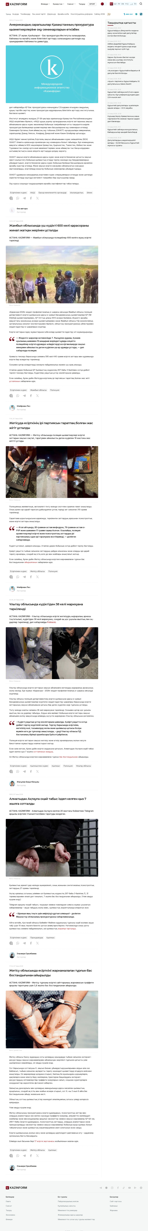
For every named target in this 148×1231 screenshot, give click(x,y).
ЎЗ (135, 4)
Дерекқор (51, 14)
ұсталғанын (14, 381)
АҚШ (32, 193)
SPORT (92, 4)
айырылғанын (31, 562)
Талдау (82, 4)
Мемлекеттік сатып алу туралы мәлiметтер (76, 1219)
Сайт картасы (116, 1201)
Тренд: (8, 14)
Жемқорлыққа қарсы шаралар (70, 1215)
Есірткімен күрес (18, 193)
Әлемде (9, 1219)
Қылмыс (56, 766)
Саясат (9, 1206)
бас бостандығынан (68, 757)
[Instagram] (11, 198)
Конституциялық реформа (81, 14)
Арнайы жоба (63, 14)
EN (123, 4)
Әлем (89, 193)
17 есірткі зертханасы (44, 1141)
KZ (111, 4)
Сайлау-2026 (99, 14)
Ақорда (15, 14)
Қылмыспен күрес (39, 766)
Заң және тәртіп (39, 14)
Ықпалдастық (76, 193)
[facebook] (118, 1188)
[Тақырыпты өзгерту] (103, 4)
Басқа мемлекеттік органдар (52, 193)
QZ (115, 4)
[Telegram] (24, 198)
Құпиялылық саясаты (67, 1206)
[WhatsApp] (18, 198)
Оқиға (8, 1201)
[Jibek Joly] (129, 14)
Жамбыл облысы (38, 390)
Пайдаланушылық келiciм (68, 1201)
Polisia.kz (51, 622)
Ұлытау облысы (83, 766)
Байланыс (114, 1206)
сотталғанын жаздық (43, 752)
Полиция (54, 390)
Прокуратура (36, 938)
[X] (37, 198)
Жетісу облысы (37, 571)
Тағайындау (25, 14)
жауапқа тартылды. (67, 928)
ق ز (131, 4)
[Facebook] (31, 198)
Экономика (10, 1215)
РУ (119, 4)
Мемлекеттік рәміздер (67, 1210)
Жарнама (113, 1210)
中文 (127, 4)
